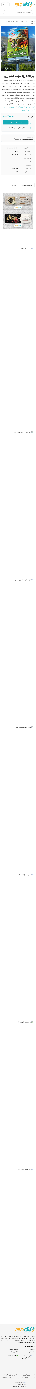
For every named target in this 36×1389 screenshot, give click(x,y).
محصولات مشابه (27, 185)
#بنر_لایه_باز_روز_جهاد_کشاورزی (12, 107)
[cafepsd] (23, 4)
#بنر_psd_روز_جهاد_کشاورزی (27, 107)
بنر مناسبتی (15, 21)
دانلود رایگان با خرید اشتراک (16, 128)
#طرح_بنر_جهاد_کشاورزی (28, 110)
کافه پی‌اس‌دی (30, 21)
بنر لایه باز (22, 21)
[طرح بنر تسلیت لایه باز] (18, 201)
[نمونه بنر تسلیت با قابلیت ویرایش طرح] (18, 220)
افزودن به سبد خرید (15, 122)
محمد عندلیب (28, 139)
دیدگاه (14, 185)
